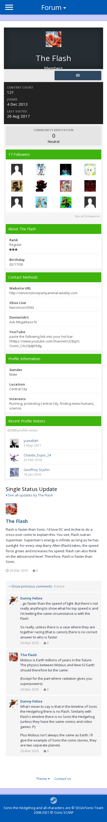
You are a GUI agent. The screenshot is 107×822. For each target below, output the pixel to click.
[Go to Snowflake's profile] (41, 202)
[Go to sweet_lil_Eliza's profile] (90, 169)
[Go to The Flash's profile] (11, 509)
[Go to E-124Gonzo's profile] (65, 202)
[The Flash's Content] (78, 75)
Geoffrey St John (37, 469)
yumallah (31, 440)
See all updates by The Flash (30, 495)
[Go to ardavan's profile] (65, 169)
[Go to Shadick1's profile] (41, 169)
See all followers (86, 216)
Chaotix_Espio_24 (37, 455)
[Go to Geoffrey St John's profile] (14, 472)
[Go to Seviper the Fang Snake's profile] (17, 186)
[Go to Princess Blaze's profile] (65, 186)
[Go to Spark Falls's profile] (90, 186)
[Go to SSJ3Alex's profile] (17, 169)
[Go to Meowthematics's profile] (90, 202)
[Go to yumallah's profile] (14, 443)
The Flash (17, 521)
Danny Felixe (31, 598)
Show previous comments (38, 586)
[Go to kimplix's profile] (17, 202)
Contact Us (62, 778)
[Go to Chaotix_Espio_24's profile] (14, 457)
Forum (51, 7)
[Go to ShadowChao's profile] (41, 186)
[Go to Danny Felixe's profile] (13, 600)
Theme (42, 778)
